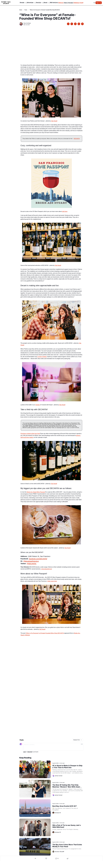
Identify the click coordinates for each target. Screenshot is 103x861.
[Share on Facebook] (68, 24)
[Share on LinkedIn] (79, 24)
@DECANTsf (32, 563)
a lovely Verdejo (42, 356)
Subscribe (29, 751)
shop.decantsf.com (46, 569)
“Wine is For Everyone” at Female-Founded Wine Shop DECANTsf (45, 633)
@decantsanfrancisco (31, 561)
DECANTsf (77, 138)
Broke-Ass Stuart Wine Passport (36, 492)
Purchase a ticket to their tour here (30, 433)
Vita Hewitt (54, 121)
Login (24, 751)
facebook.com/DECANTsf (38, 559)
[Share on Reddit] (82, 24)
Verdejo (37, 404)
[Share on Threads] (75, 24)
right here (64, 211)
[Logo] (5, 2)
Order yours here (52, 581)
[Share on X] (71, 24)
